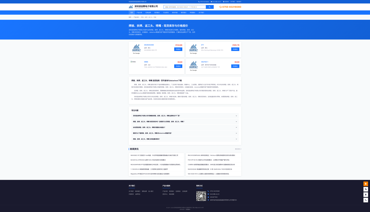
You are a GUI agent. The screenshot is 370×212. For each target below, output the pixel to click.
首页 (131, 12)
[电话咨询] (365, 200)
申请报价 (192, 12)
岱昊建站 (188, 209)
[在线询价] (365, 184)
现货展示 (157, 12)
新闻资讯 (134, 149)
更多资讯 (237, 149)
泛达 (149, 65)
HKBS (146, 62)
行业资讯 (166, 12)
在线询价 (226, 1)
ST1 (202, 45)
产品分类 (139, 12)
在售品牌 (148, 12)
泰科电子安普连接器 (210, 65)
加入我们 (150, 191)
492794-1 (204, 62)
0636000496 (149, 45)
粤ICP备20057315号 (198, 207)
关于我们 (232, 1)
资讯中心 (165, 194)
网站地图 (171, 194)
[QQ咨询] (365, 194)
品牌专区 (137, 194)
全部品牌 (184, 191)
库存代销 (174, 12)
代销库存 (131, 194)
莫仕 (149, 48)
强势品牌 (144, 191)
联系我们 (239, 1)
